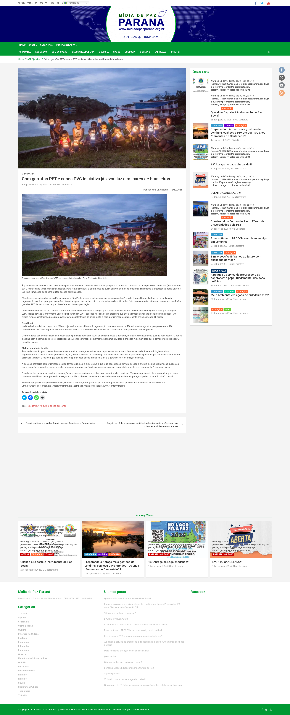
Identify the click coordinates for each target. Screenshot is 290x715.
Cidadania (25, 52)
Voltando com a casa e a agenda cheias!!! (125, 679)
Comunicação (60, 52)
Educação (41, 52)
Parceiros (46, 45)
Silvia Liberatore (50, 184)
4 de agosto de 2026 (220, 140)
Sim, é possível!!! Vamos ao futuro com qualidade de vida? (236, 258)
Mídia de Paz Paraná (46, 709)
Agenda (215, 108)
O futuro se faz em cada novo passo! (123, 662)
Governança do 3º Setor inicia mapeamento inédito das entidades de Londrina (143, 685)
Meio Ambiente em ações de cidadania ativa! (240, 295)
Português (73, 3)
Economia (23, 642)
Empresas (160, 52)
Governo (145, 52)
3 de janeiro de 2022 (31, 184)
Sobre (32, 45)
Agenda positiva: (112, 673)
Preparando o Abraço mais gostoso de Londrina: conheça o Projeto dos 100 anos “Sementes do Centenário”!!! (238, 132)
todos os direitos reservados (96, 709)
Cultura (104, 52)
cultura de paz (49, 406)
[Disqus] (102, 475)
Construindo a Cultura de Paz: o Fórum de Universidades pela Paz (237, 223)
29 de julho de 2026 (220, 168)
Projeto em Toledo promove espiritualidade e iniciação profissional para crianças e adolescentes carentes (142, 425)
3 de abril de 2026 (219, 285)
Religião (239, 108)
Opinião (22, 662)
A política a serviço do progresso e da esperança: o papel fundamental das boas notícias (238, 278)
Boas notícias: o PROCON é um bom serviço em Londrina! (239, 240)
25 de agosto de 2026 (221, 119)
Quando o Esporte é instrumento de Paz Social (237, 113)
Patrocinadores (66, 45)
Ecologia (130, 52)
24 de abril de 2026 (219, 229)
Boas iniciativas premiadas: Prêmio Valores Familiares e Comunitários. (61, 423)
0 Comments (65, 184)
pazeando (61, 406)
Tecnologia (24, 691)
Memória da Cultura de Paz (32, 658)
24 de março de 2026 (221, 299)
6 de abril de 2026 (219, 264)
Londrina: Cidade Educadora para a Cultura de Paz (129, 668)
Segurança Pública (83, 52)
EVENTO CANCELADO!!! (226, 193)
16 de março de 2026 (221, 313)
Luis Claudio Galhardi (239, 285)
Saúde (117, 52)
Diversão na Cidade (221, 161)
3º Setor (176, 52)
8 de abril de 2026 (219, 246)
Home (22, 45)
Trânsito (22, 695)
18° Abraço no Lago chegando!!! (231, 164)
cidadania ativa (34, 406)
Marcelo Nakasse (140, 709)
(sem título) (110, 656)
